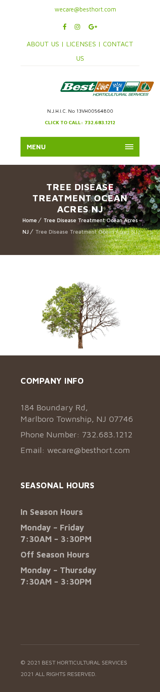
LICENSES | (84, 44)
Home (30, 220)
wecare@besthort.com (84, 9)
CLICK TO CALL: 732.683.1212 (80, 122)
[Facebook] (65, 26)
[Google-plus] (93, 26)
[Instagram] (78, 26)
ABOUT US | (45, 44)
